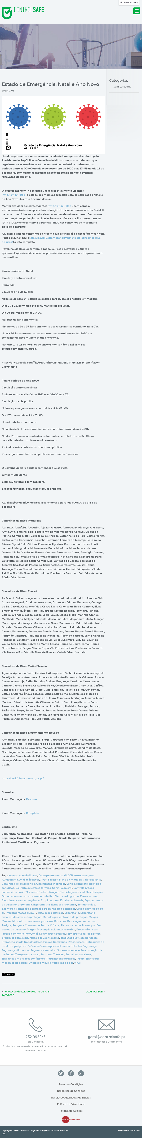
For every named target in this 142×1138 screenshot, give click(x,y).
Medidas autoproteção (26, 917)
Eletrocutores (88, 896)
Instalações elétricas (50, 912)
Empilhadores (50, 900)
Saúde (32, 946)
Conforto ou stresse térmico (33, 888)
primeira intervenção (26, 933)
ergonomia (25, 904)
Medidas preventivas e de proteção (65, 917)
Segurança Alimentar (15, 950)
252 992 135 (36, 1037)
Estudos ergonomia (63, 904)
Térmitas (46, 954)
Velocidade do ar (62, 962)
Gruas (80, 908)
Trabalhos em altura (78, 954)
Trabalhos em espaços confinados (23, 958)
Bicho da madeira (70, 879)
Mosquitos (18, 921)
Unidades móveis (40, 962)
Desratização (94, 892)
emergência (32, 900)
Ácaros (13, 875)
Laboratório (71, 912)
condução (8, 888)
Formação (22, 908)
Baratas (53, 879)
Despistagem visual (72, 892)
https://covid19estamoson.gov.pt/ (23, 778)
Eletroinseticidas (12, 900)
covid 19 (23, 892)
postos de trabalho (14, 929)
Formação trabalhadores (46, 908)
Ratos (71, 942)
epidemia (77, 900)
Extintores (8, 908)
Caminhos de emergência (18, 883)
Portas (86, 925)
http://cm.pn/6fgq (14, 194)
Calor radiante (92, 879)
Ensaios (65, 900)
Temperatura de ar (27, 954)
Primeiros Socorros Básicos (83, 933)
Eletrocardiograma (67, 896)
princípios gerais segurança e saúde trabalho (30, 937)
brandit (137, 1130)
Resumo (31, 799)
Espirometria (41, 904)
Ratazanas (60, 942)
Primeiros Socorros (53, 933)
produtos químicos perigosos (78, 937)
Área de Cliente (130, 2)
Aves (44, 879)
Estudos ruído (86, 904)
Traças (80, 958)
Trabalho (58, 954)
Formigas (69, 908)
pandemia (33, 921)
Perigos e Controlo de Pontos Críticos (35, 925)
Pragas (31, 929)
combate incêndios (88, 883)
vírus (77, 962)
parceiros (47, 921)
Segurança (90, 946)
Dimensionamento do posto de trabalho (27, 896)
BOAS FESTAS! (94, 991)
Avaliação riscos (29, 879)
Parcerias (60, 921)
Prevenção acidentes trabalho (56, 929)
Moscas (6, 921)
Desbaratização (48, 892)
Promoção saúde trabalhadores (22, 942)
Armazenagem (84, 875)
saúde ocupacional (49, 946)
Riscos (80, 942)
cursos (33, 892)
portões (96, 925)
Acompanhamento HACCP (55, 875)
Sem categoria (122, 86)
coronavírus (9, 892)
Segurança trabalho (43, 950)
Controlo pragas (83, 888)
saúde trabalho (72, 946)
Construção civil (62, 888)
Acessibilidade (28, 875)
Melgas (93, 917)
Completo (32, 813)
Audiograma (10, 879)
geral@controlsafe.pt (106, 1037)
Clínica (70, 883)
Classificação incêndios (50, 883)
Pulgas (47, 942)
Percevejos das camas (81, 921)
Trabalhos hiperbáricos (60, 958)
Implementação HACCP (21, 912)
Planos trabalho (71, 925)
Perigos (6, 925)
